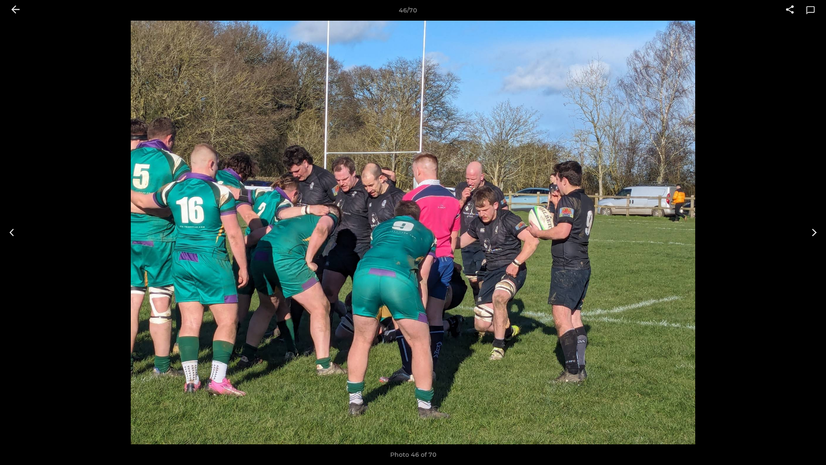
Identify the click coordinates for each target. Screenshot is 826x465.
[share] (790, 10)
